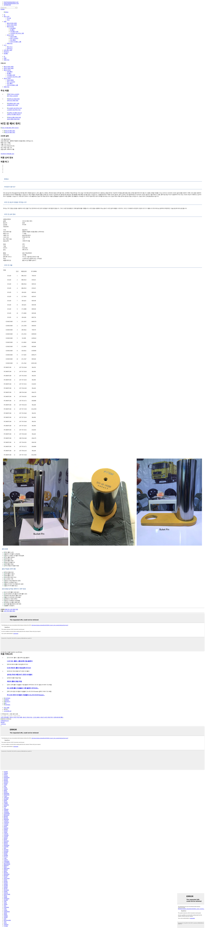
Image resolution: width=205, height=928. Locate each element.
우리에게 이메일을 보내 (7, 153)
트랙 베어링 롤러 (58, 717)
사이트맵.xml (7, 711)
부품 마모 (9, 43)
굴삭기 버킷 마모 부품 (16, 717)
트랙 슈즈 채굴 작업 (12, 100)
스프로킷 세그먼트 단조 (13, 109)
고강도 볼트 (36, 717)
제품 (5, 21)
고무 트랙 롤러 (5, 717)
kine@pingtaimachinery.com (11, 2)
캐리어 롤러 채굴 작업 (13, 119)
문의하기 (6, 51)
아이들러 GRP (14, 31)
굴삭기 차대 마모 (27, 717)
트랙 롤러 (13, 28)
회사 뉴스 (9, 46)
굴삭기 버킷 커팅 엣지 (46, 717)
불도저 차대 (10, 26)
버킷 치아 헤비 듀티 (9, 611)
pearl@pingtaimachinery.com (11, 3)
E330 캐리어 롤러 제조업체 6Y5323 (19, 668)
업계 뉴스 (9, 48)
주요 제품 (6, 707)
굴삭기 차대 (10, 35)
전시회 (9, 18)
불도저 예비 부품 (12, 23)
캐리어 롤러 (13, 36)
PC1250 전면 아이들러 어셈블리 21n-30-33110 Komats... (26, 695)
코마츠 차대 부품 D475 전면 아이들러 (19, 674)
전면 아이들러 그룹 (15, 41)
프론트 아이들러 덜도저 (13, 114)
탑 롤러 (12, 30)
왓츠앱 (2, 722)
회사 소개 (6, 16)
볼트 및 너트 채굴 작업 (11, 609)
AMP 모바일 (16, 715)
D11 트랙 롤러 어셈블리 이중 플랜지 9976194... (23, 688)
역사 (8, 20)
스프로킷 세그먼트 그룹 (17, 33)
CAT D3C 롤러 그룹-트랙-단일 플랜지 (20, 661)
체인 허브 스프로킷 (12, 96)
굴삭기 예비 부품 (12, 25)
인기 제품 (3, 715)
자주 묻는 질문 (8, 50)
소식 (5, 45)
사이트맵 (9, 715)
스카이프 (3, 724)
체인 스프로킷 (14, 38)
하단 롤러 (13, 40)
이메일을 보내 (5, 720)
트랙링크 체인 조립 (12, 105)
